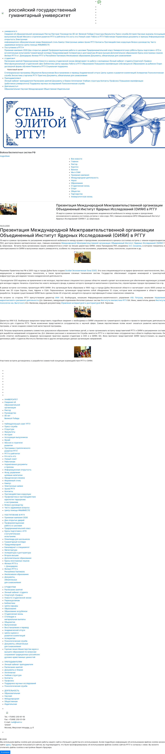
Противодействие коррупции (117, 42)
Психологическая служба (73, 83)
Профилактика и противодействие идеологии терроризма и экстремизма (20, 499)
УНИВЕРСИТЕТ (11, 399)
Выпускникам (48, 73)
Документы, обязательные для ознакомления (111, 55)
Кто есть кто (72, 36)
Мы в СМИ (75, 172)
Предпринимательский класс (100, 50)
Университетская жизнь (81, 196)
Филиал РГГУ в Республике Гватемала (49, 55)
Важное (74, 169)
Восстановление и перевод (67, 73)
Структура (99, 34)
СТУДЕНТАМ (10, 587)
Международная (36, 89)
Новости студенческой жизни (17, 598)
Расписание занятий (13, 61)
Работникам (109, 36)
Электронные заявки (74, 42)
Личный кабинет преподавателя (18, 81)
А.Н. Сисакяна (135, 246)
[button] (12, 126)
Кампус (61, 42)
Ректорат (55, 34)
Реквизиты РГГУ (38, 66)
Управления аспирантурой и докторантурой (81, 303)
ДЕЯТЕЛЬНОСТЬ (11, 690)
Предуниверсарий (60, 53)
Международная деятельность (84, 178)
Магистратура (10, 550)
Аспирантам (142, 73)
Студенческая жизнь (80, 186)
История (133, 34)
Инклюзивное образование (78, 55)
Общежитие (36, 73)
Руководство (66, 34)
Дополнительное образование (123, 53)
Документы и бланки (61, 81)
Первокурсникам (30, 61)
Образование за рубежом (144, 64)
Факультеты (109, 34)
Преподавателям (12, 78)
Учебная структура (91, 81)
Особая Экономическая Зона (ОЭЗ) (81, 270)
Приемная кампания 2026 (16, 50)
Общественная (50, 89)
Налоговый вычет (15, 69)
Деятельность (11, 86)
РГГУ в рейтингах (58, 36)
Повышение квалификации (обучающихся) (113, 64)
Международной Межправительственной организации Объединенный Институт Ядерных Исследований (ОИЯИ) (112, 243)
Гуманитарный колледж (41, 53)
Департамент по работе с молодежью (92, 61)
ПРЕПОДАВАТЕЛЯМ (13, 662)
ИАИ (57, 297)
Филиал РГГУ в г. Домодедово (17, 55)
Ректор (47, 34)
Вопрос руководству (140, 42)
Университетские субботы (125, 50)
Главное (74, 161)
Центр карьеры (61, 64)
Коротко (74, 167)
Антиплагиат (76, 81)
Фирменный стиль (49, 42)
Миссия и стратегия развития (36, 36)
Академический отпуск (89, 73)
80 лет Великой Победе (83, 34)
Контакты (99, 42)
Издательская (63, 89)
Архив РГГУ (89, 42)
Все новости (76, 159)
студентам (9, 58)
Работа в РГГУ (97, 36)
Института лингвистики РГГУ (114, 300)
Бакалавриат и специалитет (17, 547)
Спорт (74, 188)
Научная (24, 89)
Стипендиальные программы (17, 73)
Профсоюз (114, 81)
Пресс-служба (122, 34)
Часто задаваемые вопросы (17, 507)
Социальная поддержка (57, 66)
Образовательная (12, 89)
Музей (19, 36)
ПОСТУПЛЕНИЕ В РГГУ (14, 515)
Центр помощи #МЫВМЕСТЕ (37, 45)
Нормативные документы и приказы (132, 36)
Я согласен (5, 752)
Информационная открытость (17, 470)
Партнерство (77, 194)
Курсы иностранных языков (150, 53)
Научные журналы (145, 34)
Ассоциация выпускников (16, 437)
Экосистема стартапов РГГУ (24, 75)
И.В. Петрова (136, 297)
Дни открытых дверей (38, 50)
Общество (75, 191)
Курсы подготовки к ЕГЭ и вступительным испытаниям (15, 534)
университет (10, 31)
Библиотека (49, 64)
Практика (42, 75)
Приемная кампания (80, 175)
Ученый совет (84, 36)
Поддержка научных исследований (45, 83)
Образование (88, 64)
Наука (73, 180)
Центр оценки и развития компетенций (118, 73)
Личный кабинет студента (121, 61)
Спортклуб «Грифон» (142, 61)
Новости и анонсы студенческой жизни (57, 61)
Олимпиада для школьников (17, 539)
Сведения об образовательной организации (24, 34)
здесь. (8, 745)
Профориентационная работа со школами (67, 50)
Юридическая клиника (14, 478)
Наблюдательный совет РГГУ (17, 424)
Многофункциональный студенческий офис (23, 64)
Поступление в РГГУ (13, 47)
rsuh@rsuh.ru (16, 722)
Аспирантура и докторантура (82, 53)
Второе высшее (103, 53)
